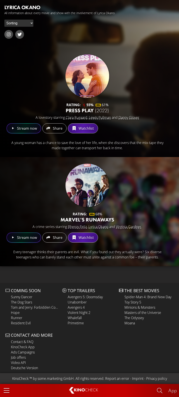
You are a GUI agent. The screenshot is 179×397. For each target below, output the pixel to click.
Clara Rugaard (76, 117)
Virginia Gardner (128, 226)
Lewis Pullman (100, 117)
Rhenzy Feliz (77, 226)
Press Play (87, 110)
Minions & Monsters (139, 307)
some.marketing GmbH (56, 378)
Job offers (18, 357)
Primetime (76, 323)
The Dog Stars (21, 302)
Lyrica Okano (98, 226)
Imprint (137, 378)
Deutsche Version (24, 368)
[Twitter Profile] (19, 34)
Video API (18, 362)
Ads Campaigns (23, 352)
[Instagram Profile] (8, 34)
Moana (129, 323)
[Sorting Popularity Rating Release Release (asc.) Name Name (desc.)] (18, 23)
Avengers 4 (76, 307)
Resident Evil (21, 323)
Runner (16, 318)
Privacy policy (156, 378)
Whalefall (75, 318)
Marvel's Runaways (87, 219)
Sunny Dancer (21, 297)
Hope (15, 312)
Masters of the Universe (142, 312)
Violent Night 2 (79, 312)
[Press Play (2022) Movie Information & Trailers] (87, 76)
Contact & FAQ (22, 342)
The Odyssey (134, 318)
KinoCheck (20, 378)
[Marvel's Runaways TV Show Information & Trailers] (87, 185)
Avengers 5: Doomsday (85, 297)
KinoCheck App (23, 347)
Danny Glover (129, 117)
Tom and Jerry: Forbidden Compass (35, 307)
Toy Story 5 (132, 302)
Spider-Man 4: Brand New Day (147, 297)
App (172, 390)
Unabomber (77, 302)
